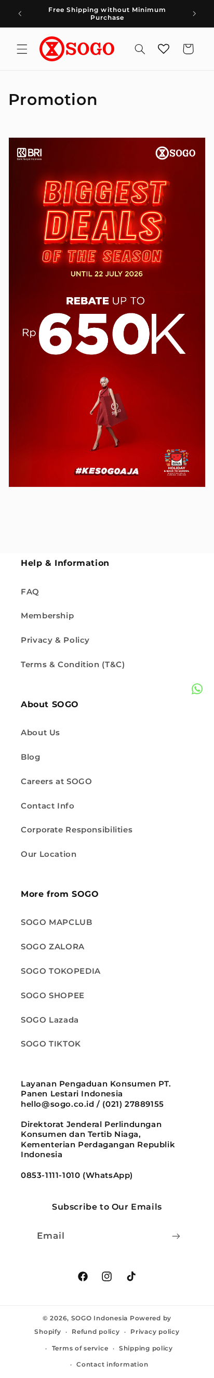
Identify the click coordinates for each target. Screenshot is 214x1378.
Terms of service (80, 1348)
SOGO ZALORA (53, 946)
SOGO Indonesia (99, 1318)
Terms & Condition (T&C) (73, 664)
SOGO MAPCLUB (56, 922)
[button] (22, 49)
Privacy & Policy (55, 640)
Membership (47, 615)
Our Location (49, 854)
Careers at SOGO (56, 781)
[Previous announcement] (19, 13)
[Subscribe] (176, 1236)
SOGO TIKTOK (51, 1044)
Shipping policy (146, 1348)
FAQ (30, 592)
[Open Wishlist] (164, 49)
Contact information (112, 1364)
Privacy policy (154, 1331)
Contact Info (48, 806)
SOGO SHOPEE (53, 995)
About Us (40, 732)
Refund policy (96, 1331)
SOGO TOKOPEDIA (61, 971)
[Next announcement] (194, 13)
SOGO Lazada (50, 1020)
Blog (31, 757)
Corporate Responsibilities (76, 829)
